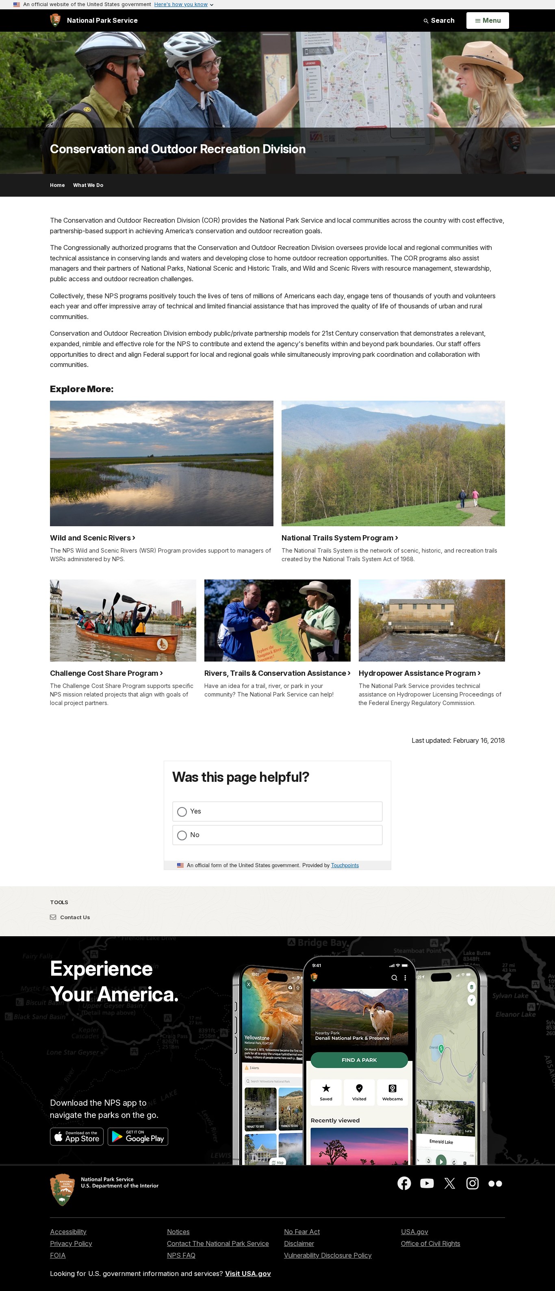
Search (442, 20)
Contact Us (74, 917)
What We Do (88, 185)
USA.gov (414, 1232)
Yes (195, 811)
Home (57, 185)
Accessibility (68, 1232)
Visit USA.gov (248, 1273)
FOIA (58, 1255)
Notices (178, 1232)
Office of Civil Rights (430, 1243)
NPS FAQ (181, 1255)
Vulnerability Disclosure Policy (328, 1255)
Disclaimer (299, 1243)
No (194, 835)
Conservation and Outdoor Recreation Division (178, 148)
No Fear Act (302, 1232)
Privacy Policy (71, 1243)
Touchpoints (345, 865)
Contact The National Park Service (218, 1243)
